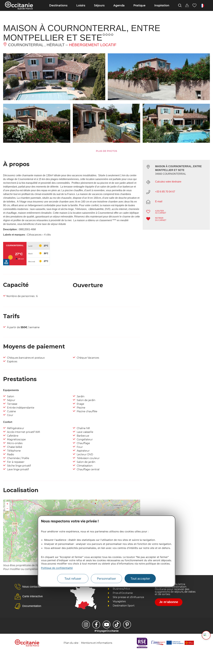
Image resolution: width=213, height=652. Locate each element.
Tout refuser (72, 578)
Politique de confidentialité (57, 567)
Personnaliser (106, 578)
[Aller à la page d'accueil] (19, 5)
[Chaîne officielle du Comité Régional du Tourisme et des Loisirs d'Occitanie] (106, 624)
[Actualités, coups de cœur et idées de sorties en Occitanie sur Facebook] (96, 624)
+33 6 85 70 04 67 (165, 191)
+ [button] (7, 504)
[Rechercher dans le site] (180, 5)
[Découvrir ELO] (206, 635)
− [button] (7, 508)
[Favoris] (194, 5)
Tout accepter (140, 578)
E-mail (158, 201)
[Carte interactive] (187, 5)
